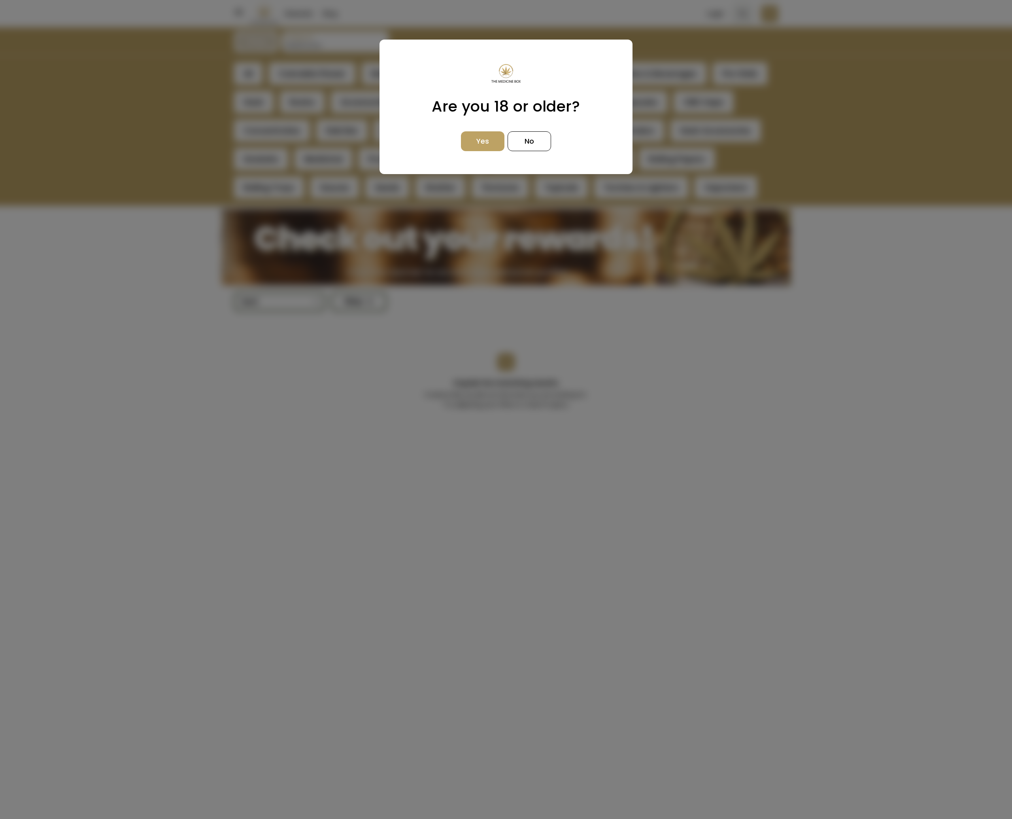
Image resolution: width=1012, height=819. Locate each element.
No (529, 141)
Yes (482, 141)
